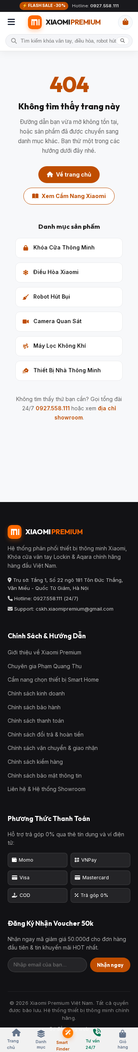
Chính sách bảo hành (34, 707)
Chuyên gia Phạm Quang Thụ (45, 666)
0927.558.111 (53, 408)
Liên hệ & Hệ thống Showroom (46, 789)
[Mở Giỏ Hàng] (125, 22)
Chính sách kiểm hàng (35, 761)
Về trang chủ (73, 174)
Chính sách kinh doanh (36, 693)
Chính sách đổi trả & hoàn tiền (46, 734)
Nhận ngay (110, 965)
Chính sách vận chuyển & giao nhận (53, 748)
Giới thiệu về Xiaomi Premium (44, 652)
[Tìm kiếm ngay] (122, 41)
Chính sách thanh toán (36, 720)
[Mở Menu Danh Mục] (11, 22)
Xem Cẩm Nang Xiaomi (73, 196)
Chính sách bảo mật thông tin (45, 775)
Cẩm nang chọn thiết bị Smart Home (53, 679)
